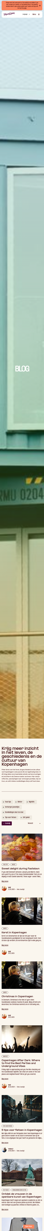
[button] (26, 14)
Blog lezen (5, 881)
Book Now (28, 1226)
